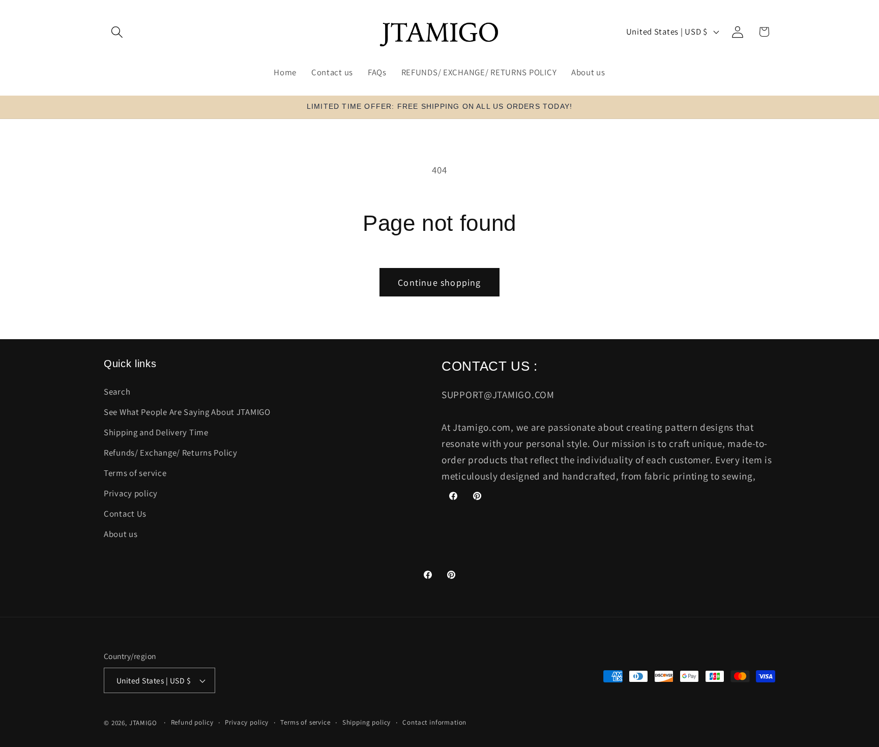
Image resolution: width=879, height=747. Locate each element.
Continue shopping (439, 282)
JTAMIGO (143, 723)
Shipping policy (366, 722)
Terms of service (135, 473)
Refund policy (192, 722)
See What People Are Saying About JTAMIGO (187, 411)
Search (117, 391)
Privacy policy (131, 493)
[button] (117, 31)
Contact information (434, 722)
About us (121, 534)
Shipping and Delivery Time (156, 432)
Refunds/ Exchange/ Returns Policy (171, 452)
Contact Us (125, 513)
